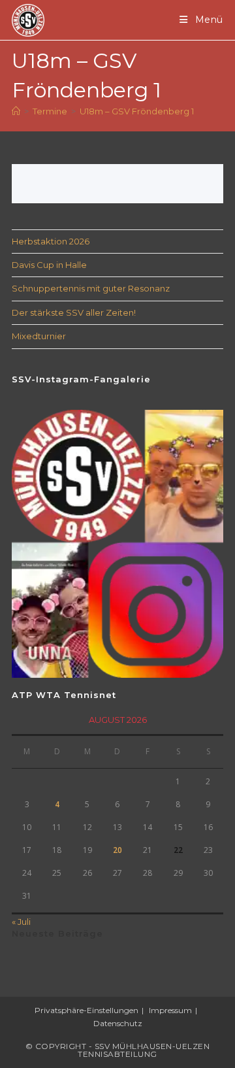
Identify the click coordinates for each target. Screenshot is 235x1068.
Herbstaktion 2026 (50, 241)
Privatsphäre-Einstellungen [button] (86, 1010)
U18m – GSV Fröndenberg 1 (137, 111)
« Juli (21, 921)
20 (117, 850)
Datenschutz (117, 1023)
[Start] (16, 111)
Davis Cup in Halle (49, 264)
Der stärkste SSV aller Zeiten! (74, 312)
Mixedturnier (39, 336)
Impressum (170, 1010)
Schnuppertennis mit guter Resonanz (91, 288)
